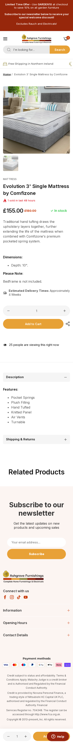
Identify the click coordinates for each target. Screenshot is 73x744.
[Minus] (8, 311)
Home (7, 74)
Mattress (10, 179)
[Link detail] (5, 597)
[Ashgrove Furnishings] (36, 38)
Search (60, 49)
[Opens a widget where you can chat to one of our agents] (58, 737)
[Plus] (64, 311)
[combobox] (36, 50)
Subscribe (36, 554)
